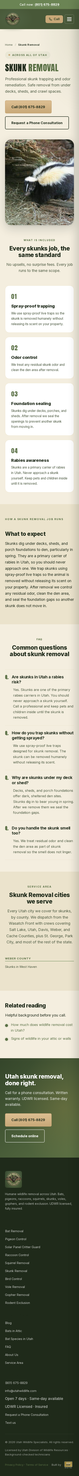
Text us (10, 1422)
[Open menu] (69, 19)
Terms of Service (37, 1464)
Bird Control (13, 1279)
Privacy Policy (14, 1464)
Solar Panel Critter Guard (22, 1247)
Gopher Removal (17, 1295)
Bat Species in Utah (19, 1339)
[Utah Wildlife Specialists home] (12, 19)
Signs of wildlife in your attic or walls (41, 1038)
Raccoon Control (17, 1255)
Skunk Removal (16, 1271)
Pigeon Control (15, 1239)
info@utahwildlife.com (20, 1391)
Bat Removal (14, 1231)
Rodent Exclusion (17, 1303)
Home (9, 44)
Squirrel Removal (17, 1263)
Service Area (14, 1362)
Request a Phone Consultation (37, 123)
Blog (8, 1323)
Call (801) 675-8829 (28, 107)
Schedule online (24, 1136)
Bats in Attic (13, 1331)
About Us (11, 1355)
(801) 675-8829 (47, 4)
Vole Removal (15, 1287)
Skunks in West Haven (21, 966)
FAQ (8, 1347)
